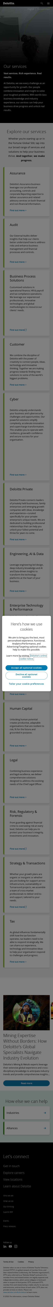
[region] (26, 653)
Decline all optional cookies (26, 675)
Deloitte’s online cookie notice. (33, 657)
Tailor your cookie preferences (26, 683)
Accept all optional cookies (26, 667)
